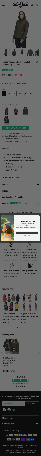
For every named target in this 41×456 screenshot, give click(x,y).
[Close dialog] (39, 215)
